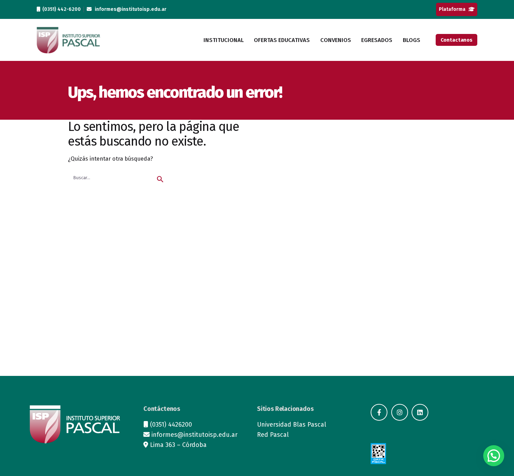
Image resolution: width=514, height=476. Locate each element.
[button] (493, 455)
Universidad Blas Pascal (291, 424)
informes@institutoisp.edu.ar (129, 9)
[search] (160, 179)
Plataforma (454, 9)
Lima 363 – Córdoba (178, 445)
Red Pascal (273, 435)
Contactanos (456, 40)
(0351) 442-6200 (60, 9)
